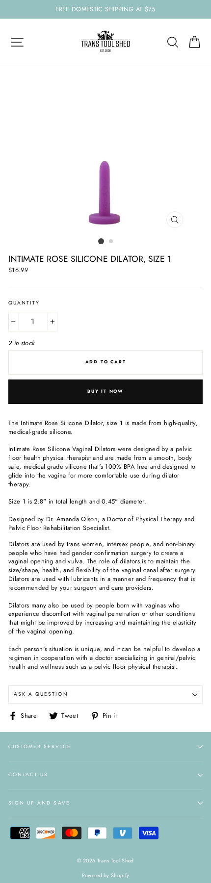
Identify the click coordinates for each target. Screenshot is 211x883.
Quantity (24, 303)
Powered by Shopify (106, 875)
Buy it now (105, 391)
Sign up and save (39, 803)
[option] (105, 9)
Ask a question (41, 694)
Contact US (28, 774)
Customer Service (39, 746)
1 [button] (101, 241)
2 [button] (111, 241)
